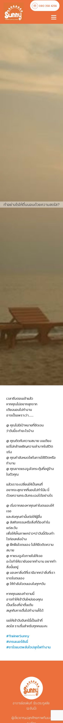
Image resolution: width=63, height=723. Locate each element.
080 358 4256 (48, 6)
